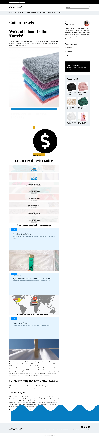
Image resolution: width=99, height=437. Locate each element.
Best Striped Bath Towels (70, 108)
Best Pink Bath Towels (82, 93)
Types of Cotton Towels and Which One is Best (32, 278)
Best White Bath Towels (71, 123)
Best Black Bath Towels (71, 93)
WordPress (52, 435)
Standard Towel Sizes (22, 234)
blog (14, 229)
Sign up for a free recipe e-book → (17, 2)
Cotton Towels (16, 7)
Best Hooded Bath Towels (82, 123)
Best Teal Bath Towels (82, 108)
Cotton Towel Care (20, 323)
